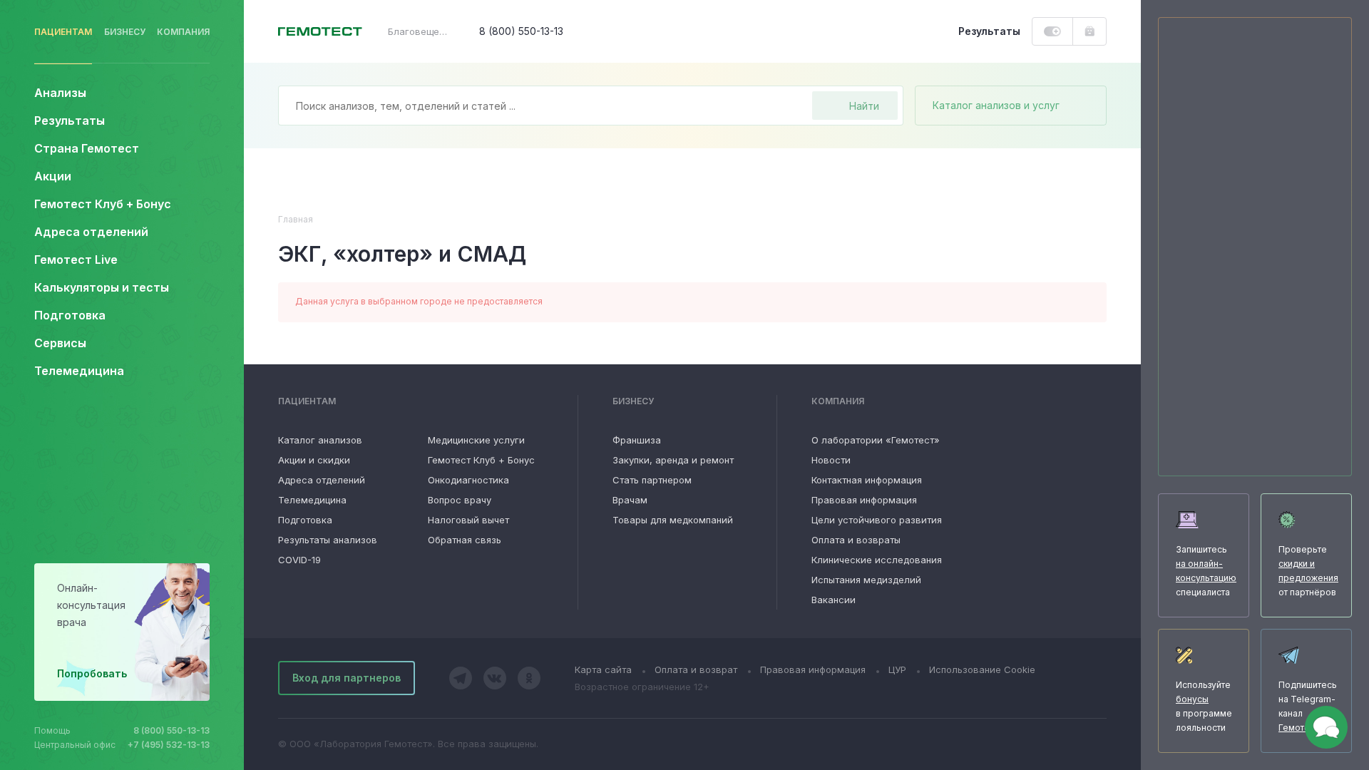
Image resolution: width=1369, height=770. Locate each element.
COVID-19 (299, 559)
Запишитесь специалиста (1206, 570)
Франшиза (636, 440)
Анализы (60, 93)
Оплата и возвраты (856, 539)
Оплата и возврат (696, 669)
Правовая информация (864, 499)
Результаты (69, 120)
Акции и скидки (314, 460)
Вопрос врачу (459, 499)
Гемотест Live (76, 259)
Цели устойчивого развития (876, 519)
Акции (52, 176)
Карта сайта (603, 669)
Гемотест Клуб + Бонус (102, 204)
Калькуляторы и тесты (101, 287)
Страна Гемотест (86, 148)
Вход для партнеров (346, 678)
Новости (831, 460)
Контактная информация (866, 480)
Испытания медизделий (866, 579)
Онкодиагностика (468, 480)
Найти (864, 106)
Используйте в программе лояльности (1204, 706)
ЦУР (897, 669)
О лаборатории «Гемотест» (875, 440)
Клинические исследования (876, 559)
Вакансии (833, 599)
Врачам (629, 499)
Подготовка (305, 519)
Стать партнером (652, 480)
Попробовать (92, 673)
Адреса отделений (91, 232)
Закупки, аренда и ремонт (673, 460)
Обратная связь (464, 539)
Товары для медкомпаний (672, 519)
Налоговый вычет (468, 519)
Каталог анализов (320, 440)
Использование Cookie (982, 669)
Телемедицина (79, 371)
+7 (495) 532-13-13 (169, 744)
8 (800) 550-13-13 (171, 730)
